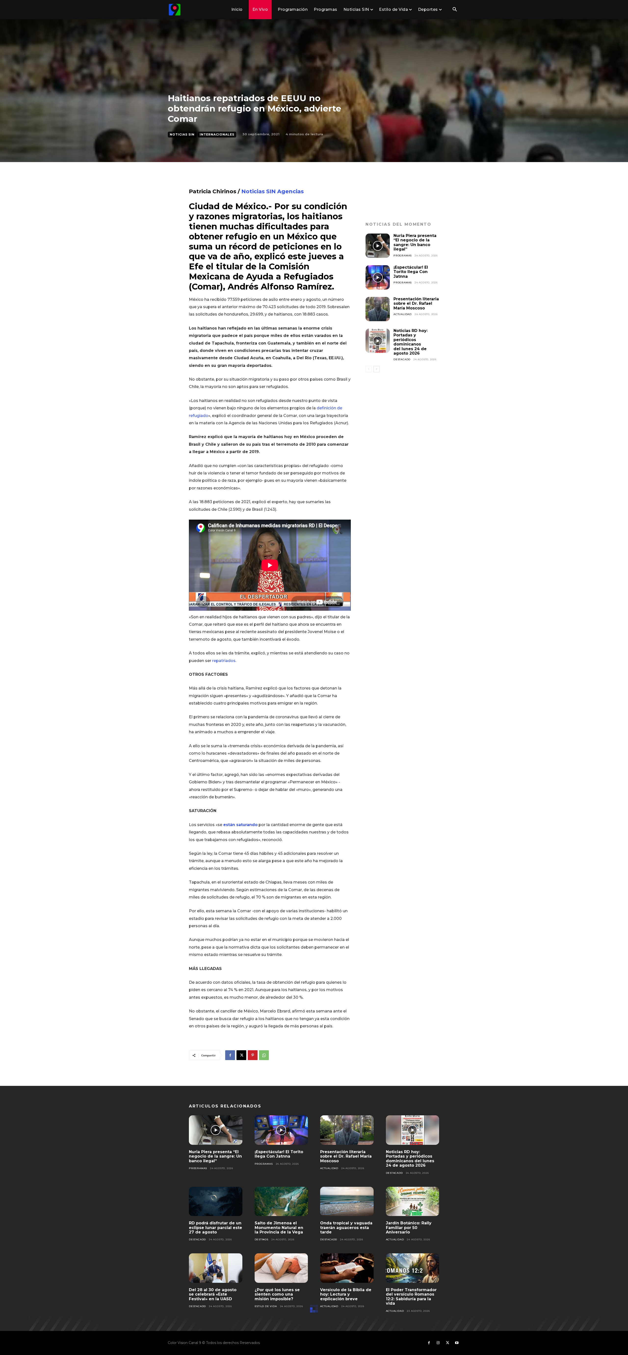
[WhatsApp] (264, 1055)
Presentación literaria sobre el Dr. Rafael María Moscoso (416, 303)
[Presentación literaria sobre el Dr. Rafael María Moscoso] (378, 309)
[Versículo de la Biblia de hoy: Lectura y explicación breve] (347, 1268)
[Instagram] (438, 1343)
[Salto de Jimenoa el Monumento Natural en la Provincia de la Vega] (281, 1201)
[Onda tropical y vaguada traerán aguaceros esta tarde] (347, 1201)
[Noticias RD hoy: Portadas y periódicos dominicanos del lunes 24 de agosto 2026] (378, 341)
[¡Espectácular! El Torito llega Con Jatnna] (378, 277)
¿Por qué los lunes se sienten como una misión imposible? (277, 1294)
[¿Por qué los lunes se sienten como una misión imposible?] (281, 1268)
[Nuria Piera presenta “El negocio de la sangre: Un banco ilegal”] (378, 246)
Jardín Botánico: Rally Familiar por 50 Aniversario (409, 1227)
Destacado (401, 359)
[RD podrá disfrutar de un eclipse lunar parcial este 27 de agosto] (215, 1201)
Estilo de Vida (266, 1306)
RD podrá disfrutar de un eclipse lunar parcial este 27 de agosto (215, 1227)
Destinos (261, 1239)
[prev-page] (369, 369)
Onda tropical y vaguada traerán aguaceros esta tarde (346, 1227)
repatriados (223, 660)
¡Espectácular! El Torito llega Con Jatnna (410, 272)
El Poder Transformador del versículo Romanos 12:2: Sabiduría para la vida (411, 1296)
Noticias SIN (182, 134)
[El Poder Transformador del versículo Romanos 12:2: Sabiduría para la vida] (412, 1268)
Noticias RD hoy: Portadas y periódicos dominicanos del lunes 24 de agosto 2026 (410, 342)
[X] (241, 1055)
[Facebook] (230, 1055)
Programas (402, 255)
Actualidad (402, 314)
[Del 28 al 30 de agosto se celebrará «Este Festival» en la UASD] (215, 1268)
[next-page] (376, 369)
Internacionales (217, 134)
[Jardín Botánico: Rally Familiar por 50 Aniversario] (412, 1201)
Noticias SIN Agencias (272, 191)
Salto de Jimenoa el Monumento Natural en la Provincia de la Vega (279, 1227)
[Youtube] (456, 1343)
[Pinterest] (253, 1055)
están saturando (240, 824)
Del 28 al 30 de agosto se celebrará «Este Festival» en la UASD (212, 1294)
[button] (454, 9)
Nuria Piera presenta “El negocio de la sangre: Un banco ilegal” (414, 242)
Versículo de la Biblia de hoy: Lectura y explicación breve (345, 1294)
